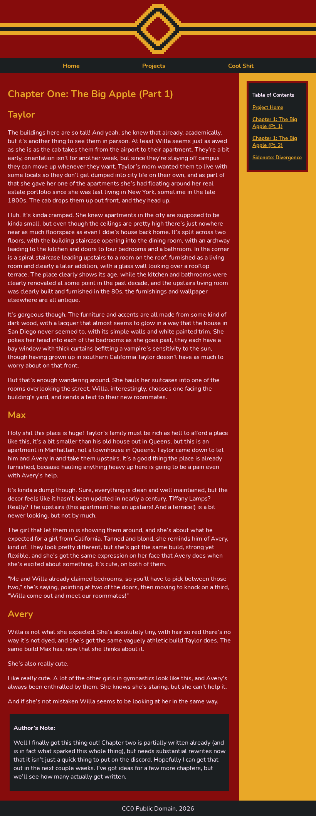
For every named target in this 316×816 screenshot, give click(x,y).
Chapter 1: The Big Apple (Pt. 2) (274, 142)
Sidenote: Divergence (277, 157)
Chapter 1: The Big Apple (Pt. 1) (274, 123)
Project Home (267, 107)
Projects (153, 66)
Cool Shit (241, 66)
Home (71, 66)
